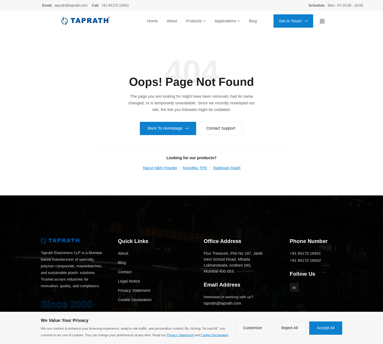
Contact (125, 272)
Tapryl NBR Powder (160, 168)
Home (152, 21)
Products (194, 21)
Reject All (289, 328)
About (172, 21)
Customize (252, 328)
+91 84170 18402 (305, 260)
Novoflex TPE (195, 168)
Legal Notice (129, 281)
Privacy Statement (134, 290)
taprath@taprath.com (71, 5)
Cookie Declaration (135, 300)
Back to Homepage (165, 128)
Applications (225, 21)
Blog (253, 21)
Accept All (325, 328)
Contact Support (220, 128)
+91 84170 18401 (115, 5)
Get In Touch (290, 21)
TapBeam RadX (227, 168)
